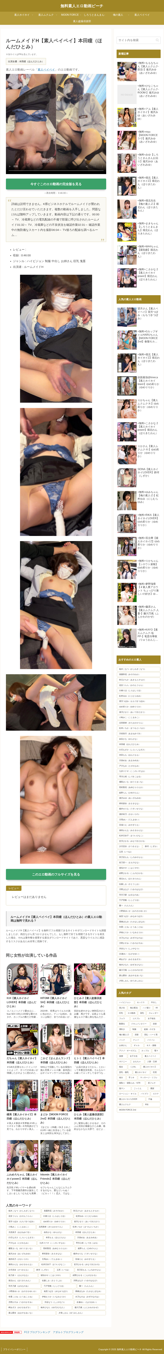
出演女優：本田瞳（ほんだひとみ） (26, 61)
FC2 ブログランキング (37, 1332)
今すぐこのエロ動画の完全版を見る (56, 184)
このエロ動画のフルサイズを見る (56, 874)
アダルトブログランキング (68, 1332)
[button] (157, 40)
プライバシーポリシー (14, 1349)
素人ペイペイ (46, 69)
